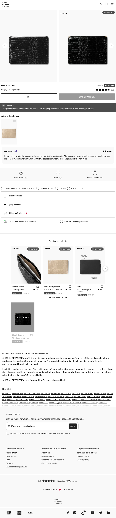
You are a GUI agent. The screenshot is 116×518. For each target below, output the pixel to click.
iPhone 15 (17, 397)
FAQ (8, 460)
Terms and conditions (87, 453)
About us (46, 453)
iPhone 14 (69, 397)
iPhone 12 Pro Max (89, 400)
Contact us (11, 456)
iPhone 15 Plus (41, 397)
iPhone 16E (66, 394)
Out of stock (87, 97)
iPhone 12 (76, 400)
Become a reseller (50, 463)
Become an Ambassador (53, 460)
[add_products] (37, 286)
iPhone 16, (76, 394)
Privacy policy (83, 456)
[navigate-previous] (105, 268)
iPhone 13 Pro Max (37, 400)
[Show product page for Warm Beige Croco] (9, 131)
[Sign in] (100, 4)
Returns (9, 463)
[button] (58, 480)
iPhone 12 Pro (65, 400)
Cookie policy (83, 460)
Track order (11, 453)
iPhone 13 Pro (22, 400)
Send (73, 426)
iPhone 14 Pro (80, 397)
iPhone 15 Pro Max (56, 397)
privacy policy (64, 433)
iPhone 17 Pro (17, 394)
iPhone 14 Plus (93, 397)
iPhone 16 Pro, (87, 394)
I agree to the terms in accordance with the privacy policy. (40, 433)
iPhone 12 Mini (104, 400)
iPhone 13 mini (52, 400)
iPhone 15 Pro (27, 397)
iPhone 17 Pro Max (32, 394)
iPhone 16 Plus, (100, 394)
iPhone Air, (45, 394)
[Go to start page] (5, 4)
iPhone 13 (11, 400)
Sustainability (48, 456)
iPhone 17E (55, 394)
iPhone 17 (6, 394)
